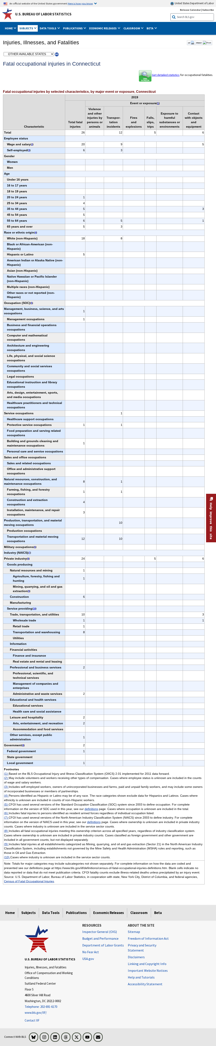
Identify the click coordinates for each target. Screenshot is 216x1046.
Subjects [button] (26, 28)
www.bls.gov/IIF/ (36, 1013)
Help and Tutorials (141, 977)
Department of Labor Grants (103, 945)
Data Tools (50, 912)
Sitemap (134, 932)
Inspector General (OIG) (99, 932)
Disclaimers (136, 957)
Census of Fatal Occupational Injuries (29, 881)
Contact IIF (32, 1020)
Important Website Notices (148, 970)
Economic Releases (108, 912)
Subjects (28, 912)
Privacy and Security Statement (142, 947)
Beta (158, 912)
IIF (189, 42)
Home (10, 912)
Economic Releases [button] (103, 28)
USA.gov (88, 959)
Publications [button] (73, 28)
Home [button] (9, 28)
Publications (76, 912)
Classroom (139, 912)
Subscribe (208, 9)
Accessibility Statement (145, 984)
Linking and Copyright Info (147, 964)
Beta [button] (150, 28)
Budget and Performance (100, 938)
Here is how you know (80, 3)
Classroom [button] (132, 28)
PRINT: (199, 42)
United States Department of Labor (194, 3)
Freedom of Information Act (148, 938)
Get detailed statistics (166, 75)
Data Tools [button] (48, 28)
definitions (91, 809)
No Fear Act (90, 952)
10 (34, 608)
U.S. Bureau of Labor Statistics (43, 14)
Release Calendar (190, 9)
